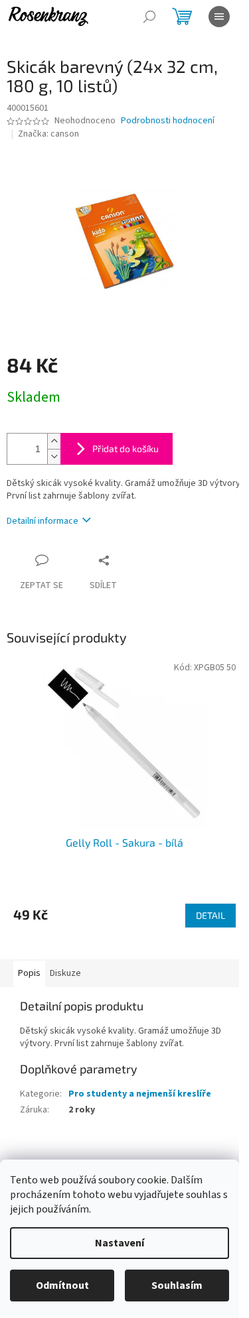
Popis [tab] (29, 973)
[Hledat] (149, 16)
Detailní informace (42, 521)
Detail (210, 915)
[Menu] (219, 16)
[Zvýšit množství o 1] (53, 441)
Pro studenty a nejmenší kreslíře (139, 1094)
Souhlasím (177, 1285)
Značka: (48, 134)
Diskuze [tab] (65, 973)
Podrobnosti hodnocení (167, 121)
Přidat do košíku (125, 448)
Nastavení (119, 1243)
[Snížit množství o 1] (53, 456)
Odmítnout (62, 1285)
